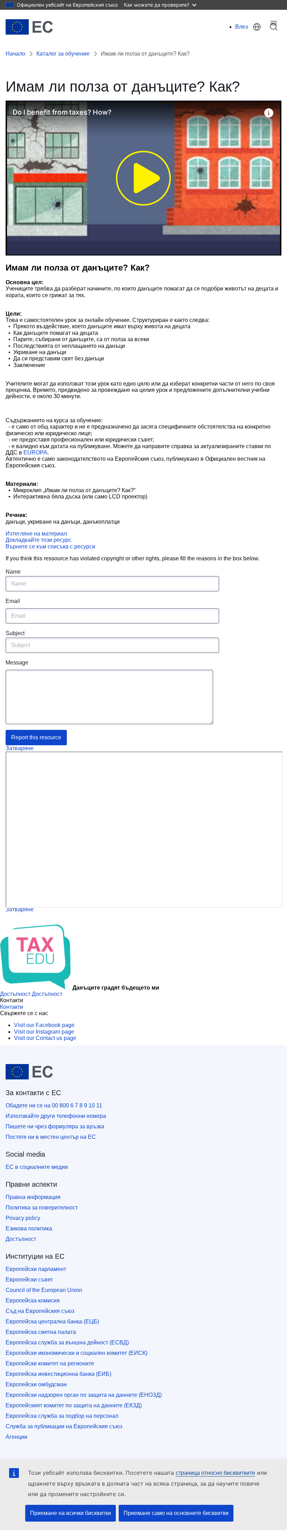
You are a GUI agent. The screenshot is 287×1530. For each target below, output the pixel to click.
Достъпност (21, 1239)
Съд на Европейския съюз (40, 1311)
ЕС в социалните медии (37, 1167)
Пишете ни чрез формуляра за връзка (55, 1126)
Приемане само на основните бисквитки (176, 1513)
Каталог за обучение (63, 54)
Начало (15, 54)
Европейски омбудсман (36, 1384)
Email (13, 601)
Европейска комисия (33, 1300)
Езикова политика (29, 1228)
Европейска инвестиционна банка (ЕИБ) (58, 1374)
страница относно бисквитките (215, 1473)
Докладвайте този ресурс (38, 540)
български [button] (257, 27)
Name (13, 572)
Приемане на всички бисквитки (70, 1513)
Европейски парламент (36, 1269)
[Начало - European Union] (29, 27)
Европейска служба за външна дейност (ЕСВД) (67, 1342)
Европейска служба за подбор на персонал (62, 1416)
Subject (15, 633)
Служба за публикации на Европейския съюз (64, 1426)
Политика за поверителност (42, 1208)
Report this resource (36, 737)
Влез (241, 27)
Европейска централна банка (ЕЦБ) (52, 1321)
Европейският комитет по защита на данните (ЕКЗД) (74, 1405)
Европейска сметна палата (41, 1332)
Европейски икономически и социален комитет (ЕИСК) (76, 1353)
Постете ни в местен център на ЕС (51, 1137)
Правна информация (33, 1197)
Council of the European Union (44, 1290)
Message (17, 663)
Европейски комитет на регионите (50, 1363)
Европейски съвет (29, 1280)
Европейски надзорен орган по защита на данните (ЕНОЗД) (84, 1395)
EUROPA (35, 452)
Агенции (16, 1437)
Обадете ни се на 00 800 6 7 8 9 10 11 (54, 1105)
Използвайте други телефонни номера (56, 1116)
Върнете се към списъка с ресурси (50, 546)
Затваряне (20, 748)
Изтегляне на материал (36, 534)
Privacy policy (23, 1218)
